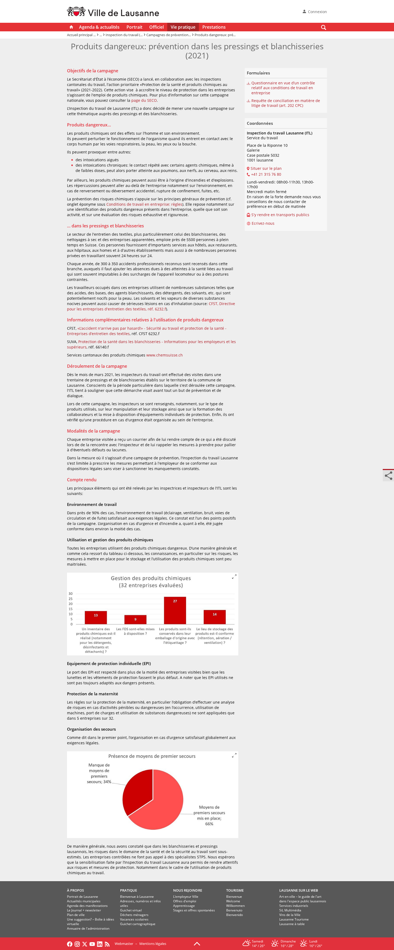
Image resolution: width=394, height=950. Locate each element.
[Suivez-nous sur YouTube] (92, 943)
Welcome (233, 901)
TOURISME (235, 890)
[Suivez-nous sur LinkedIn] (99, 943)
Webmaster (124, 943)
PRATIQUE (128, 890)
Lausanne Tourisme (294, 919)
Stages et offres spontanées (194, 910)
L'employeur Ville (185, 896)
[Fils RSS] (109, 943)
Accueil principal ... (81, 34)
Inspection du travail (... (124, 34)
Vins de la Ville (289, 915)
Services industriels (293, 905)
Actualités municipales (84, 901)
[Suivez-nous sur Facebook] (69, 943)
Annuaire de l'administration (88, 928)
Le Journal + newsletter (84, 910)
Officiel (156, 27)
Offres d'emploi (184, 901)
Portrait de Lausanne (82, 896)
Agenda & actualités (99, 27)
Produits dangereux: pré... (215, 34)
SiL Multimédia (290, 910)
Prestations (214, 27)
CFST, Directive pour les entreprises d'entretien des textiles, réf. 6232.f (151, 306)
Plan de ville (76, 915)
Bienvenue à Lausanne (137, 896)
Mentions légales (152, 943)
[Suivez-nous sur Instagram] (77, 943)
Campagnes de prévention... (168, 34)
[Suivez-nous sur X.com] (84, 943)
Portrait (134, 27)
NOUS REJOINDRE (187, 890)
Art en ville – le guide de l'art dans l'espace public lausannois (302, 898)
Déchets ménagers (134, 915)
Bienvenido (234, 915)
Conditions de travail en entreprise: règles (144, 204)
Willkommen (235, 905)
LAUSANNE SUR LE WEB (298, 890)
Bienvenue (234, 896)
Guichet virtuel (131, 910)
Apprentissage (184, 905)
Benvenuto (234, 910)
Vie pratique (183, 27)
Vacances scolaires (134, 919)
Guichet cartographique (137, 924)
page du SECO (144, 100)
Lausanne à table (292, 924)
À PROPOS (75, 890)
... (100, 34)
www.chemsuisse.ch (164, 355)
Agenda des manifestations (87, 905)
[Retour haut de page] (197, 943)
